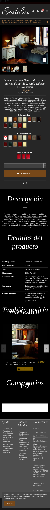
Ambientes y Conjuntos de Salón (24, 434)
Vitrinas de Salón (23, 439)
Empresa (6, 442)
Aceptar (9, 503)
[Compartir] (23, 183)
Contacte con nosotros (8, 445)
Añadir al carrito (27, 173)
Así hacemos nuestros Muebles (8, 450)
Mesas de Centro (22, 454)
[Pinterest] (26, 183)
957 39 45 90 (41, 433)
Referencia (21, 87)
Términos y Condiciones (8, 432)
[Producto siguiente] (47, 22)
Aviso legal (7, 429)
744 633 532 (41, 436)
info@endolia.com (40, 441)
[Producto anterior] (46, 22)
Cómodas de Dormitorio (24, 450)
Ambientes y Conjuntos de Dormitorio (24, 444)
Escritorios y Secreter (24, 458)
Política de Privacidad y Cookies (8, 437)
